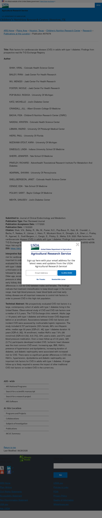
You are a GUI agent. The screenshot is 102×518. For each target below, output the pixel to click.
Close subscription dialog (77, 244)
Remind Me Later (58, 279)
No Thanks (41, 279)
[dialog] (51, 262)
